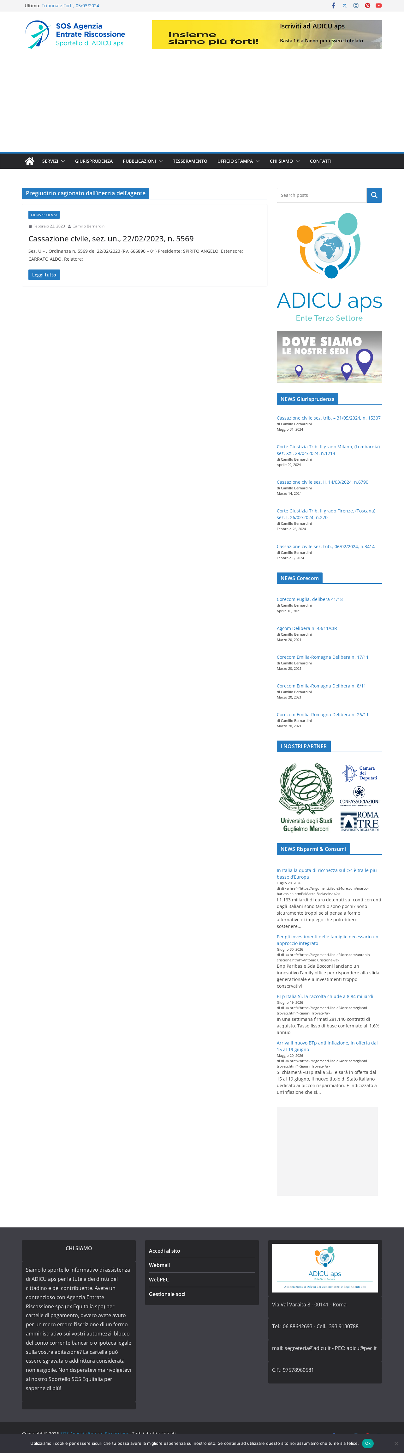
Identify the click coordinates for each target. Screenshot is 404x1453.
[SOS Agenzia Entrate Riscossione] (29, 161)
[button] (61, 161)
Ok (368, 1443)
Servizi (50, 161)
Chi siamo (281, 161)
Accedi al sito (164, 1250)
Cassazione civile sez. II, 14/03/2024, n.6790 (322, 482)
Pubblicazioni (139, 161)
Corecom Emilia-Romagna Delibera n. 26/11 (323, 714)
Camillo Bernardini (89, 226)
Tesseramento (190, 161)
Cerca (374, 194)
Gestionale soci (167, 1294)
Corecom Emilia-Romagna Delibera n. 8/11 (321, 686)
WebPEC (159, 1279)
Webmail (159, 1265)
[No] (396, 1443)
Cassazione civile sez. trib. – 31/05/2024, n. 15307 (329, 418)
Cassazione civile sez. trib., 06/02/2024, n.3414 (326, 546)
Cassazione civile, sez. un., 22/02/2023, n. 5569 (111, 238)
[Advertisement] (202, 105)
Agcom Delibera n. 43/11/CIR (307, 628)
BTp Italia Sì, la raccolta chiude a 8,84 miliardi (325, 996)
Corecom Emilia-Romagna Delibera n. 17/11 (323, 657)
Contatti (320, 161)
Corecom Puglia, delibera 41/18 (310, 599)
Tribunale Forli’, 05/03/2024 (70, 6)
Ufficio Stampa (235, 161)
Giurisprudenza (94, 161)
